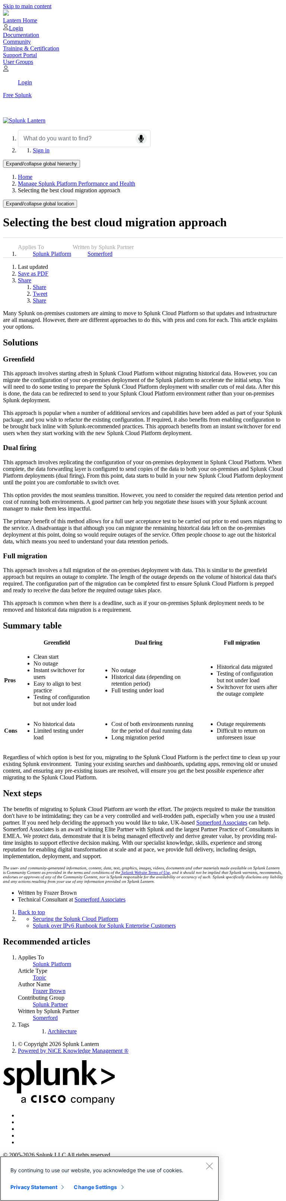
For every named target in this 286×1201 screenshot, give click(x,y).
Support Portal (20, 55)
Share (24, 280)
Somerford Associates (99, 899)
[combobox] (84, 138)
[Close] (209, 1166)
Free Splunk (17, 95)
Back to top (31, 912)
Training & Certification (31, 48)
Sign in (41, 150)
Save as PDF (33, 273)
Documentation (21, 35)
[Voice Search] (141, 138)
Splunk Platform (52, 254)
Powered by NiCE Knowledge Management (73, 1051)
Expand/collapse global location (40, 204)
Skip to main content (27, 6)
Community (17, 41)
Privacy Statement (33, 1187)
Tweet (40, 294)
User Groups (18, 62)
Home (25, 177)
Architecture (62, 1031)
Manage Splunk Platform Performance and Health (76, 183)
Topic (39, 977)
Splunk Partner (50, 1004)
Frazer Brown (49, 991)
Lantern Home (20, 20)
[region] (109, 1178)
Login (16, 28)
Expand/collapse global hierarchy (41, 164)
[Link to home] (24, 120)
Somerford (100, 254)
